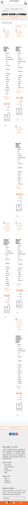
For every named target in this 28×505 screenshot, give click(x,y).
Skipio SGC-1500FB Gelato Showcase (18, 145)
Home (7, 9)
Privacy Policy (7, 470)
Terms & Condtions (9, 466)
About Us (6, 478)
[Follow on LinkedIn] (13, 434)
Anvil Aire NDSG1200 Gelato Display (6, 49)
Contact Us (7, 480)
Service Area (7, 482)
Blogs (5, 472)
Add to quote (7, 117)
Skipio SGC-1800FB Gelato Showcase (19, 241)
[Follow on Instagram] (16, 434)
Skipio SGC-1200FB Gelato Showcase (19, 49)
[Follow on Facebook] (10, 434)
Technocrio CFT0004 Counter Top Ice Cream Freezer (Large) (19, 339)
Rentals (6, 468)
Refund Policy (7, 465)
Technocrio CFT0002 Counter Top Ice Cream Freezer (7, 242)
